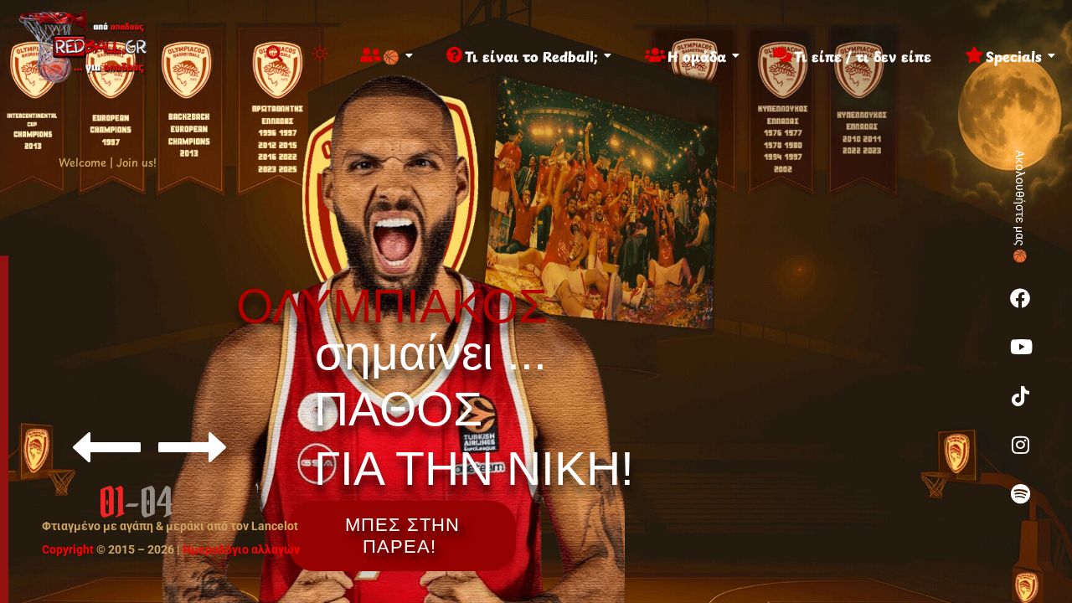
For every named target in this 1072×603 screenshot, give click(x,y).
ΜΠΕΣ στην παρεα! (402, 535)
